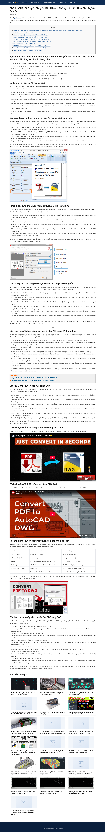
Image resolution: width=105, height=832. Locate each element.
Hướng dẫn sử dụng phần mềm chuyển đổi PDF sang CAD (30, 37)
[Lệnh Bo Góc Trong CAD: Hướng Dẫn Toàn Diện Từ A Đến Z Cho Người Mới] (24, 704)
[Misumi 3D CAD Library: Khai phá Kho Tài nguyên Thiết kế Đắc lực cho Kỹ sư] (24, 764)
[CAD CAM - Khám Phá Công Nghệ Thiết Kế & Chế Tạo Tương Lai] (52, 684)
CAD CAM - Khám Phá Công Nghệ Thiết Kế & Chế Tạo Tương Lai (52, 693)
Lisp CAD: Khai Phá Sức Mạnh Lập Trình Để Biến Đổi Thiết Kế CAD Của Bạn (35, 378)
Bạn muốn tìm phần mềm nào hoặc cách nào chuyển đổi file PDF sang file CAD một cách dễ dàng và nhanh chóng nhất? (48, 30)
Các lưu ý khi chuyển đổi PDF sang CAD (24, 43)
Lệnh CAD (72, 2)
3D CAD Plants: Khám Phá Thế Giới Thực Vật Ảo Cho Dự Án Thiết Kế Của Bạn (80, 732)
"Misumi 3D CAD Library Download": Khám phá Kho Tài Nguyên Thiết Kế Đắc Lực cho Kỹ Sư (23, 752)
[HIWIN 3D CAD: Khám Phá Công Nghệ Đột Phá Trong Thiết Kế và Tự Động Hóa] (24, 723)
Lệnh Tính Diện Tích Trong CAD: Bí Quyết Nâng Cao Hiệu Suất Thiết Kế (34, 380)
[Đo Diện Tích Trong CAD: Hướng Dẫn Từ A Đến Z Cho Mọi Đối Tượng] (24, 684)
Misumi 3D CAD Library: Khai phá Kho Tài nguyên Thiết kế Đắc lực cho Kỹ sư (23, 772)
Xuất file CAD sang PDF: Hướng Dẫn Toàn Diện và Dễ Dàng (81, 693)
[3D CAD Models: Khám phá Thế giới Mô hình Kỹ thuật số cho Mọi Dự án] (52, 742)
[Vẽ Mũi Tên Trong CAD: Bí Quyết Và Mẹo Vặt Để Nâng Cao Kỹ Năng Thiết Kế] (81, 764)
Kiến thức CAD (35, 2)
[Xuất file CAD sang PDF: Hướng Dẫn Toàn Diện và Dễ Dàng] (81, 684)
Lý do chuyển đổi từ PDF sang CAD (23, 33)
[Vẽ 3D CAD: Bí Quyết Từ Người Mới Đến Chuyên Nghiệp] (52, 764)
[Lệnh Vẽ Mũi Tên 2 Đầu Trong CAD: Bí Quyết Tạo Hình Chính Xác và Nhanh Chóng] (24, 802)
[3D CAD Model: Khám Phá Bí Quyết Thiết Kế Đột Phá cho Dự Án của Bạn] (81, 742)
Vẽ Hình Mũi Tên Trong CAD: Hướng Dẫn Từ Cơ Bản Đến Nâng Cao (80, 792)
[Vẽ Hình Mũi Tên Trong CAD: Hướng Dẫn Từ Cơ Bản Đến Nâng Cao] (81, 783)
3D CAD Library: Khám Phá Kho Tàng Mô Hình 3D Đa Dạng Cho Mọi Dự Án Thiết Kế (52, 732)
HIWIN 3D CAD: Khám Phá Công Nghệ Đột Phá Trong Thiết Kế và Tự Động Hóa (24, 732)
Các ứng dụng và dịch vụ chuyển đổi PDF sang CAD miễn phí (30, 35)
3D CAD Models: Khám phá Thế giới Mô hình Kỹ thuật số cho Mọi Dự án (51, 751)
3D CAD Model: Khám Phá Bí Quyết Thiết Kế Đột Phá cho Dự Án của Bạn (80, 751)
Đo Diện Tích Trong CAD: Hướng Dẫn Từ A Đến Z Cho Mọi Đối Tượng (23, 693)
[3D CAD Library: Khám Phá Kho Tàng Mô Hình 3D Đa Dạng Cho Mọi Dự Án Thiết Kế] (52, 723)
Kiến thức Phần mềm (49, 2)
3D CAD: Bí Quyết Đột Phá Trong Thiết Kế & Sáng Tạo (52, 713)
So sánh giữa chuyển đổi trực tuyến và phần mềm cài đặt (29, 48)
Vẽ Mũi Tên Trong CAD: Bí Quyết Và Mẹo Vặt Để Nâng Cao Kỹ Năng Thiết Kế (80, 772)
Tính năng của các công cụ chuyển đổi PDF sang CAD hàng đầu (31, 39)
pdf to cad (17, 18)
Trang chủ (24, 2)
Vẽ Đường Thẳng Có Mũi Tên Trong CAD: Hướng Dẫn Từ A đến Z (23, 792)
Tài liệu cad (62, 2)
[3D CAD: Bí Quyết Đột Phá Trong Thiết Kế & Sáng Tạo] (52, 704)
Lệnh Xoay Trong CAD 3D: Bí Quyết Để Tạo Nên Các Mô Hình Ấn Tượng (81, 713)
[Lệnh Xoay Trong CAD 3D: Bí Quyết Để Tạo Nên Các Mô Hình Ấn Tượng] (81, 704)
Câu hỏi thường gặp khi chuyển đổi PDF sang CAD (27, 50)
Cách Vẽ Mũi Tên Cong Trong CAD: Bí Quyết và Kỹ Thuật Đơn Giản (51, 792)
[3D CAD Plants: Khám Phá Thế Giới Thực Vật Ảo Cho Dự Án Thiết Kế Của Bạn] (81, 723)
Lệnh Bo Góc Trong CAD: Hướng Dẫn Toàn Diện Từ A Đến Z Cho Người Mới (24, 713)
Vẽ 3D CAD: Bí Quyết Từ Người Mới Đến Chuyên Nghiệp (52, 772)
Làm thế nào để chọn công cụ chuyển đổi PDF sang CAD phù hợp (32, 41)
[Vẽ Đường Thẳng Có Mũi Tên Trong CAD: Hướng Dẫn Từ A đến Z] (24, 783)
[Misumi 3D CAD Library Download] (24, 742)
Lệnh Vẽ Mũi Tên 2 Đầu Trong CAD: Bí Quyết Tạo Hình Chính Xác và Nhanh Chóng (22, 812)
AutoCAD (13, 2)
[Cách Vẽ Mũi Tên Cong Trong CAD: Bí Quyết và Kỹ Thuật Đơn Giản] (52, 783)
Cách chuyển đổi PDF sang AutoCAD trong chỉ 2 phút (32, 46)
